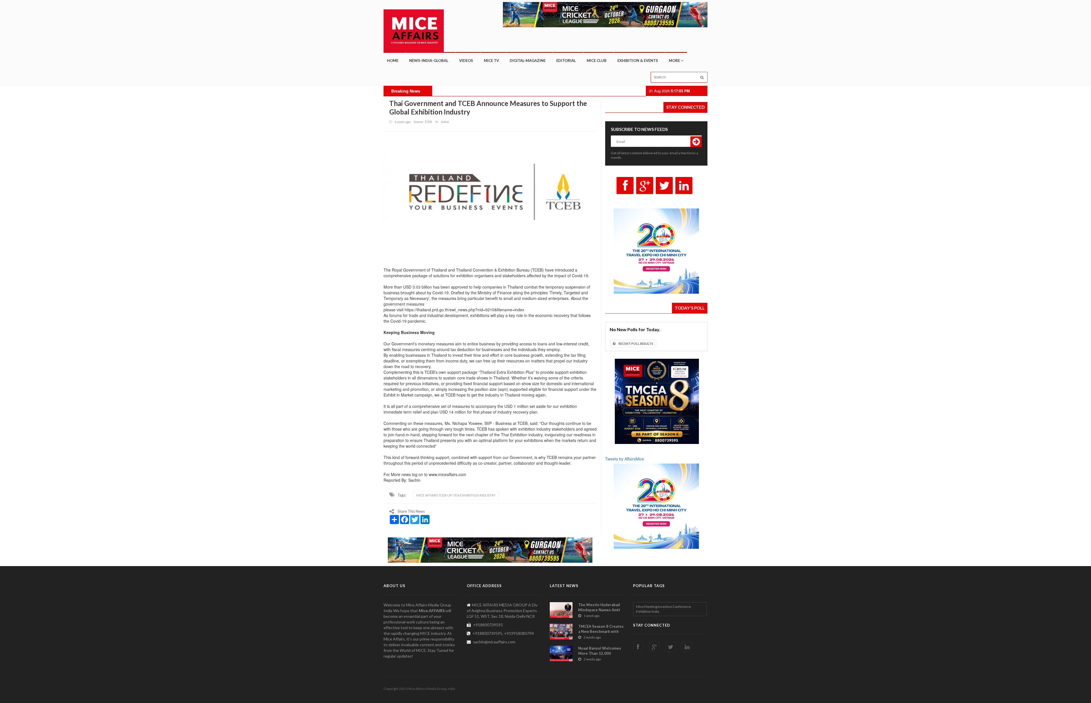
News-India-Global (428, 60)
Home (392, 60)
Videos (466, 60)
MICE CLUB (597, 60)
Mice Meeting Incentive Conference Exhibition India (663, 609)
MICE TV (491, 60)
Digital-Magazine (528, 60)
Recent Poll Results (635, 343)
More (674, 60)
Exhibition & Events (637, 60)
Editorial (566, 60)
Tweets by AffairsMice (624, 459)
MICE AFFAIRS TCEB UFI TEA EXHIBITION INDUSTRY (455, 495)
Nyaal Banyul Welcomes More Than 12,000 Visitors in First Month (599, 653)
